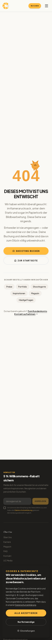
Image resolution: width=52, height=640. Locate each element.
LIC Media (7, 560)
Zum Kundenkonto (37, 311)
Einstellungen (27, 630)
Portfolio (22, 286)
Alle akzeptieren (25, 613)
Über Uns (7, 537)
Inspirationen (19, 293)
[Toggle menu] (46, 6)
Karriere (7, 542)
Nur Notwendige (26, 622)
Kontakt (7, 556)
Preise (9, 286)
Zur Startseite (28, 260)
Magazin (35, 293)
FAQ (5, 551)
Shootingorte (39, 286)
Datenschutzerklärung (23, 510)
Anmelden (40, 501)
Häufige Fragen (26, 300)
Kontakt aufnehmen (24, 314)
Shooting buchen (28, 251)
